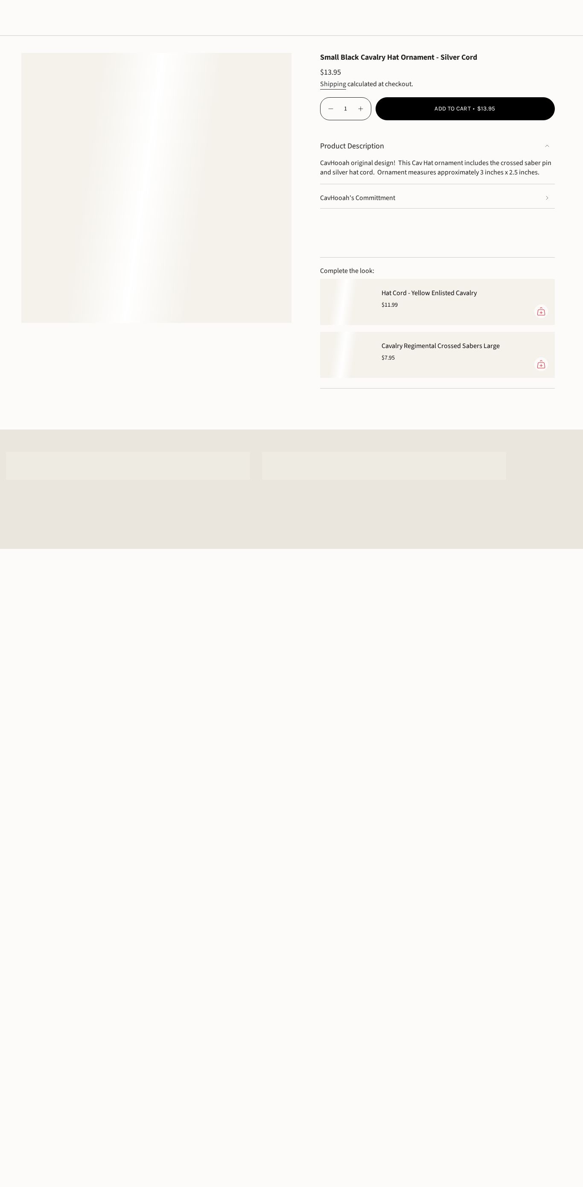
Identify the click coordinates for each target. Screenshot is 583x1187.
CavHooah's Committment (357, 198)
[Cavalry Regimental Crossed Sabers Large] (345, 355)
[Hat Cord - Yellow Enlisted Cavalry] (345, 302)
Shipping (333, 84)
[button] (33, 17)
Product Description (352, 146)
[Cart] (556, 18)
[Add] (541, 311)
